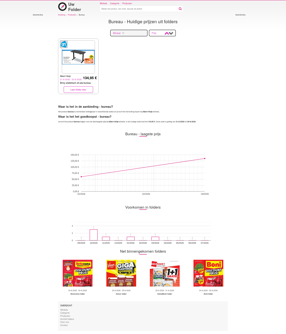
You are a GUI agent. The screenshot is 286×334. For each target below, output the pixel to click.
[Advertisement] (42, 60)
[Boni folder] (208, 273)
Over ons (64, 321)
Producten (127, 3)
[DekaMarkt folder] (165, 273)
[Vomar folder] (121, 273)
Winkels (103, 3)
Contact (64, 325)
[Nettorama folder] (78, 273)
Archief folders (67, 318)
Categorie (114, 3)
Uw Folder (74, 6)
